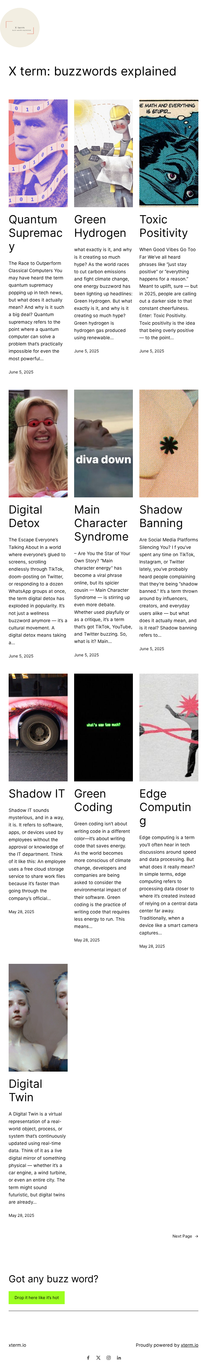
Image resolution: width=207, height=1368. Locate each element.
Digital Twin (25, 1090)
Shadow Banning (161, 516)
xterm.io (17, 1345)
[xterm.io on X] (98, 1357)
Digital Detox (25, 516)
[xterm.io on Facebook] (88, 1357)
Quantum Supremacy (36, 233)
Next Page (185, 1236)
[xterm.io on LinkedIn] (118, 1357)
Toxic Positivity (163, 226)
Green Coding (93, 800)
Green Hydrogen (100, 226)
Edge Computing (165, 807)
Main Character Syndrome (101, 523)
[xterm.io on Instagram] (108, 1357)
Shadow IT (37, 793)
